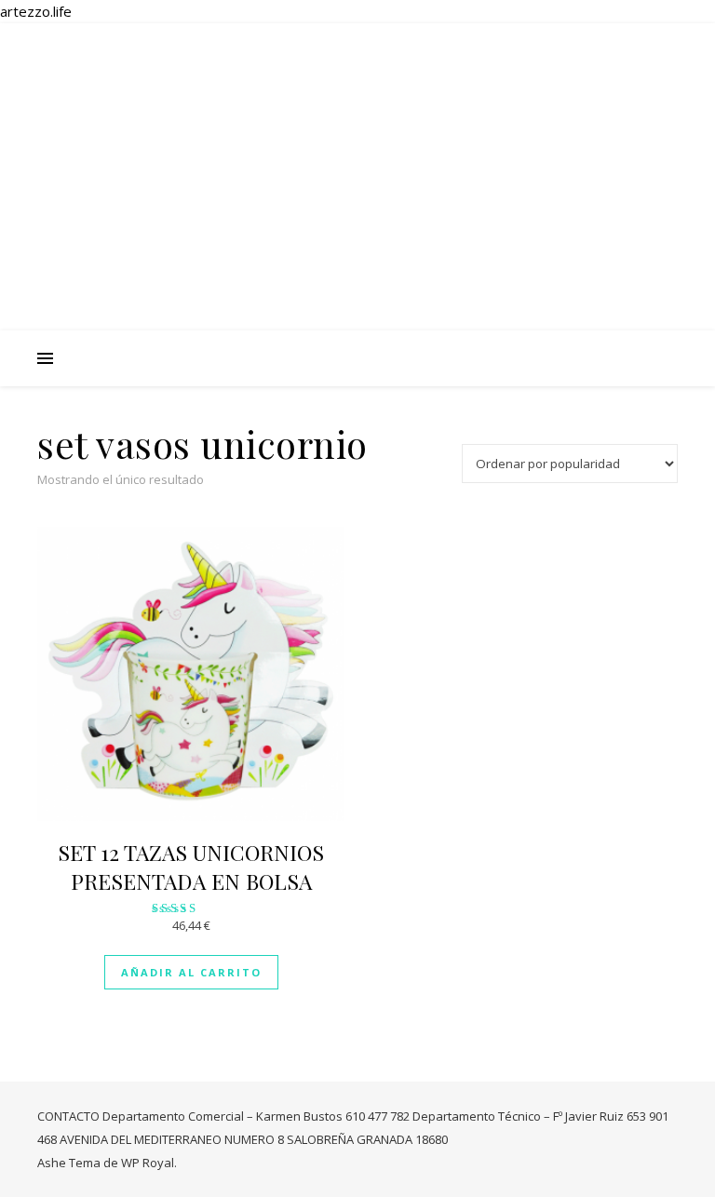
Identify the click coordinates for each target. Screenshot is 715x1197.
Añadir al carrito (191, 972)
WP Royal (147, 1162)
